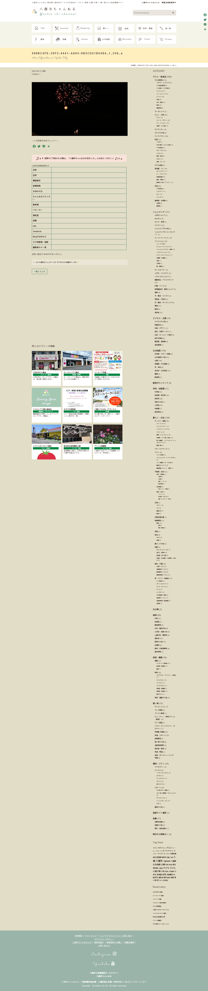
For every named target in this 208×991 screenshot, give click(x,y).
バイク (158, 589)
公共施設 (157, 350)
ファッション (159, 241)
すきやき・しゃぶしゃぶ (163, 82)
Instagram (102, 954)
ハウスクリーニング (161, 429)
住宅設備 (158, 487)
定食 (166, 871)
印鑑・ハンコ (159, 286)
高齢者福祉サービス (161, 575)
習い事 (156, 703)
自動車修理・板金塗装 (162, 601)
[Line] (205, 24)
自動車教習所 (159, 745)
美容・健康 (157, 657)
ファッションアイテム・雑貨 (164, 249)
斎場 (159, 525)
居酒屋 (159, 874)
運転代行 (158, 511)
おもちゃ (158, 219)
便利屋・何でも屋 (161, 555)
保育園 (158, 857)
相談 (156, 547)
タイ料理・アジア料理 (162, 88)
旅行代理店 (158, 338)
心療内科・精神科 (161, 635)
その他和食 (159, 147)
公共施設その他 (160, 357)
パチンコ (158, 781)
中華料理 (173, 854)
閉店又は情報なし (160, 834)
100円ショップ (160, 215)
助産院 (157, 622)
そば (159, 848)
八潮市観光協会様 (88, 981)
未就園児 (170, 874)
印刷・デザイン (160, 328)
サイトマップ (91, 935)
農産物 (158, 206)
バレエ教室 (158, 710)
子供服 (158, 263)
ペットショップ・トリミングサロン (166, 457)
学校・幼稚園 (158, 388)
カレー (158, 194)
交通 (156, 503)
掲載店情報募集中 (169, 2)
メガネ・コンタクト (162, 273)
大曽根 (160, 868)
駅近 (166, 880)
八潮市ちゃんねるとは (151, 2)
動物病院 (158, 625)
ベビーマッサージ (161, 449)
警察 (156, 374)
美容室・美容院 (160, 691)
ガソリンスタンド (161, 584)
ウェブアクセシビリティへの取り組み (115, 935)
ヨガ (157, 803)
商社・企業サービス (162, 331)
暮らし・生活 (158, 417)
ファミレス (159, 91)
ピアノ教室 (158, 723)
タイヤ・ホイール (161, 586)
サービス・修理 (160, 421)
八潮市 (159, 860)
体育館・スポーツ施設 (162, 354)
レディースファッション (163, 255)
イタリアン (159, 191)
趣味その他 (158, 807)
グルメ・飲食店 (159, 76)
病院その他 (158, 642)
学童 (156, 531)
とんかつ (158, 153)
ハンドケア (159, 683)
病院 (155, 615)
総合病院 (158, 652)
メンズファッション (161, 252)
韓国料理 (158, 108)
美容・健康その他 (161, 698)
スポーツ (158, 787)
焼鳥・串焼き (160, 179)
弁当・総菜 (159, 102)
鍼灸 (157, 669)
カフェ (158, 117)
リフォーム (159, 432)
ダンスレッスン (160, 707)
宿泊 (156, 535)
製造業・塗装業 (160, 341)
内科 (156, 618)
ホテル (158, 537)
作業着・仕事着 (160, 258)
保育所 (157, 399)
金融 (155, 818)
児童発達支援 (159, 517)
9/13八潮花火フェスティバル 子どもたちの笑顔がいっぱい (55, 262)
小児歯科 (171, 871)
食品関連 (158, 345)
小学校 (157, 405)
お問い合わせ (104, 945)
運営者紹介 (99, 942)
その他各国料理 (160, 85)
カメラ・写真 (159, 222)
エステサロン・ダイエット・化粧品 (166, 675)
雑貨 (156, 309)
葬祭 (157, 523)
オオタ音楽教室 (157, 906)
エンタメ (158, 770)
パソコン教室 (159, 713)
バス (157, 508)
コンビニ (158, 225)
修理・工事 (159, 492)
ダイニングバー (160, 171)
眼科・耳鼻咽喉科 (161, 648)
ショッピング (158, 212)
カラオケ (158, 775)
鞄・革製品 (159, 266)
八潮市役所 (166, 861)
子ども (166, 867)
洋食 (156, 186)
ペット (157, 452)
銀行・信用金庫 (160, 828)
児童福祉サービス (161, 569)
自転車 (158, 603)
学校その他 (158, 402)
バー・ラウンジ (160, 174)
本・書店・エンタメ (162, 296)
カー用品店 (159, 581)
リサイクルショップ (162, 276)
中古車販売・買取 (161, 595)
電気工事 (158, 445)
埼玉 (174, 864)
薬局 (156, 306)
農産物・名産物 (160, 200)
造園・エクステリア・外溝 (164, 499)
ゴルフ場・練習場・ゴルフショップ (166, 793)
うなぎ (158, 142)
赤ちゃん (159, 880)
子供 (162, 871)
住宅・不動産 (160, 474)
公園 (156, 361)
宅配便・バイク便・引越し (163, 438)
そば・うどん (160, 150)
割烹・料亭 (159, 156)
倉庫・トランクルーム (162, 435)
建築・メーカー (161, 481)
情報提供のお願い (114, 942)
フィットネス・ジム (161, 801)
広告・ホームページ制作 (163, 335)
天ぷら (158, 159)
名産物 (158, 203)
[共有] (205, 29)
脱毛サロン (159, 694)
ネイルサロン (160, 680)
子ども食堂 (158, 165)
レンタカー (159, 592)
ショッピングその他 (162, 228)
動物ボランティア (160, 383)
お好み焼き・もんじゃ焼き (163, 145)
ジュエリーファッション (163, 246)
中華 (157, 99)
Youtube (102, 964)
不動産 (159, 476)
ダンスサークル (160, 798)
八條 (171, 857)
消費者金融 (158, 822)
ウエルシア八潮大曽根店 (159, 903)
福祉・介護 (158, 564)
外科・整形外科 (160, 628)
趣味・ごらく (158, 763)
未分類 (156, 609)
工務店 (159, 479)
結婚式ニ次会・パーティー (163, 182)
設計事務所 (160, 483)
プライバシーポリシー (104, 939)
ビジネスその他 (160, 321)
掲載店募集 (129, 942)
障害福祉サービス (161, 572)
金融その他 (158, 825)
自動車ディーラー (161, 598)
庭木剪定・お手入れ (162, 496)
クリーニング (160, 423)
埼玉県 (155, 868)
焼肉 (157, 105)
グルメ (169, 847)
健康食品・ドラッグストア (164, 280)
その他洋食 (159, 188)
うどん (155, 848)
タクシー (158, 505)
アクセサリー (159, 767)
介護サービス (160, 566)
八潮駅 (173, 861)
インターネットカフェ (162, 773)
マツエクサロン (160, 685)
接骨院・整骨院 (160, 666)
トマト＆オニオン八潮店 (159, 913)
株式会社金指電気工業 (159, 917)
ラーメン (158, 97)
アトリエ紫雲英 (157, 920)
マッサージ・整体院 (161, 663)
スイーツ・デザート (161, 120)
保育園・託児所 (160, 395)
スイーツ (159, 851)
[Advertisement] (80, 306)
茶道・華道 (158, 752)
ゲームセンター (160, 778)
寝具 (156, 292)
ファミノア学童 (157, 899)
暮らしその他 (159, 544)
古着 (157, 261)
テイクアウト (159, 136)
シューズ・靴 (160, 244)
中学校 (157, 392)
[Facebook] (205, 15)
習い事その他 (159, 742)
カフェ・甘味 (159, 115)
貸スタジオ (159, 784)
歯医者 (157, 638)
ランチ (160, 853)
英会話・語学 (159, 749)
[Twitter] (205, 19)
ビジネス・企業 (159, 318)
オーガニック (159, 111)
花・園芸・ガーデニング (163, 302)
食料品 (157, 312)
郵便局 (157, 377)
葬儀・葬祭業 (161, 527)
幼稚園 (157, 408)
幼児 (164, 874)
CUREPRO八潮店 (158, 892)
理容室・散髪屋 (160, 688)
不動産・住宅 (159, 472)
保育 (154, 857)
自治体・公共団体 (161, 370)
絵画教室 (158, 738)
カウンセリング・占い (162, 550)
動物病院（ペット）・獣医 (163, 468)
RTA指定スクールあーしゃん (161, 924)
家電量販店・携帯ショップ (164, 289)
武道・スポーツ (160, 735)
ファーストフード (161, 94)
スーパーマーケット (162, 238)
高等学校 (158, 412)
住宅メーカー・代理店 (163, 489)
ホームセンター (160, 270)
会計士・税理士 (160, 552)
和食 (156, 139)
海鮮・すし (159, 162)
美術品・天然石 (160, 299)
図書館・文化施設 (161, 364)
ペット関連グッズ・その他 (163, 462)
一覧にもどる (39, 271)
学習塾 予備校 (160, 732)
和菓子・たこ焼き (161, 126)
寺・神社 (158, 367)
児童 (168, 857)
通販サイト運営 (159, 812)
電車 (157, 513)
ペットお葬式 (160, 455)
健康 (156, 661)
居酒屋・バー (159, 168)
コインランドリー (161, 426)
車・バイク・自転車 (162, 578)
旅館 (157, 540)
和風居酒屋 (159, 177)
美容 (156, 672)
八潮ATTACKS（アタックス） (161, 910)
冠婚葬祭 (158, 520)
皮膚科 (157, 645)
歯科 (165, 877)
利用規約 (78, 935)
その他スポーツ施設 (161, 790)
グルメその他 (159, 133)
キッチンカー (159, 129)
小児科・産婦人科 (161, 632)
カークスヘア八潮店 (158, 895)
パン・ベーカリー (161, 123)
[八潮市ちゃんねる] (54, 11)
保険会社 (158, 325)
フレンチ (158, 197)
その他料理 (158, 80)
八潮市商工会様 (105, 981)
